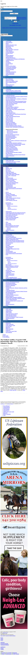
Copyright (7, 635)
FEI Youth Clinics (9, 111)
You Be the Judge (10, 133)
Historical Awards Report (12, 209)
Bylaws (7, 64)
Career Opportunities (10, 73)
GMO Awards (9, 196)
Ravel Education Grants (11, 216)
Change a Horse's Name (11, 181)
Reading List (8, 139)
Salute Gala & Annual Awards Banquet (14, 188)
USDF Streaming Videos (11, 162)
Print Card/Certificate (10, 180)
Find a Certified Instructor (11, 82)
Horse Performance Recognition (12, 225)
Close (2, 7)
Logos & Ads (6, 410)
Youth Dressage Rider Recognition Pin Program (15, 212)
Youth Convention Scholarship (12, 217)
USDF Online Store (10, 160)
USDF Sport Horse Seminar (11, 103)
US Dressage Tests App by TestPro (13, 161)
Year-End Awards (9, 203)
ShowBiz (8, 250)
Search (9, 207)
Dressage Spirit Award (10, 219)
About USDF (8, 41)
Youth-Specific (9, 110)
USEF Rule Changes (10, 273)
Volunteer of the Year (10, 199)
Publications (8, 323)
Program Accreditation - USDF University (14, 317)
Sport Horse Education (10, 100)
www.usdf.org (3, 403)
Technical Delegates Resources (12, 294)
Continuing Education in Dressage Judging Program (16, 96)
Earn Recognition (9, 121)
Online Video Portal (10, 104)
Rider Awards (8, 224)
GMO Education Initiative (11, 123)
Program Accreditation (10, 122)
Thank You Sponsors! (13, 27)
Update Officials (9, 310)
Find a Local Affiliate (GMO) (12, 81)
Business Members (9, 55)
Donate (2, 648)
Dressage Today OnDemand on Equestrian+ (15, 127)
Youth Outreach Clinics (10, 112)
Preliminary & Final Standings (12, 206)
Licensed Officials (9, 293)
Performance (8, 202)
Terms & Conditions (12, 635)
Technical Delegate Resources (12, 149)
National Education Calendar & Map (13, 90)
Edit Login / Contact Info (11, 175)
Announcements (6, 407)
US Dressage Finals (10, 235)
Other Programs (9, 105)
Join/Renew (3, 647)
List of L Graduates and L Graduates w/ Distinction (16, 98)
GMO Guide (8, 309)
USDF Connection (9, 324)
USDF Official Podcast (10, 146)
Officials (7, 61)
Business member (16, 20)
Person (7, 167)
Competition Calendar (10, 271)
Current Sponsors (9, 56)
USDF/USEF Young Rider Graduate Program (15, 109)
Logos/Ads (8, 330)
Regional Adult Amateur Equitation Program (15, 241)
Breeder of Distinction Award (12, 226)
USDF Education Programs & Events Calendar (15, 144)
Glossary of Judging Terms (11, 147)
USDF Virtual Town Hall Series (12, 132)
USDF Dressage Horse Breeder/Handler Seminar (16, 102)
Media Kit (8, 327)
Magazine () (12, 49)
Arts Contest (8, 223)
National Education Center (11, 44)
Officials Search (9, 247)
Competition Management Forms (12, 248)
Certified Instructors (10, 60)
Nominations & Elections (11, 71)
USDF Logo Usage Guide (11, 331)
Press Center (5, 335)
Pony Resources (9, 153)
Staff (7, 54)
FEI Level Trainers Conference (12, 107)
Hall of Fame (8, 47)
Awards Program (9, 186)
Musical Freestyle (9, 242)
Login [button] (15, 21)
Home (4, 334)
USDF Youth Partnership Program (13, 116)
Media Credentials (9, 328)
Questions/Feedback (5, 644)
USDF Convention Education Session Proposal (15, 154)
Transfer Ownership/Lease (11, 179)
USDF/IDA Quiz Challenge (11, 108)
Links (4, 415)
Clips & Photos (6, 409)
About (2, 639)
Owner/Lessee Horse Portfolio (12, 182)
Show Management (10, 246)
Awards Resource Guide (11, 187)
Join (6, 83)
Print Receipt (8, 170)
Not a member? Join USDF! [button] (15, 25)
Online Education (9, 119)
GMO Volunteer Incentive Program (13, 197)
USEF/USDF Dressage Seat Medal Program (15, 240)
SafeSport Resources (10, 74)
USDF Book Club (10, 130)
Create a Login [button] (15, 23)
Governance (8, 62)
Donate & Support (22, 27)
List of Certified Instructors (11, 299)
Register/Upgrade (9, 178)
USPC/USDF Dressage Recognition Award (15, 213)
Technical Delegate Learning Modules (13, 125)
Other (7, 222)
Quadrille (8, 245)
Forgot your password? (21, 18)
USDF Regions (9, 48)
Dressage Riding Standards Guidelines (14, 142)
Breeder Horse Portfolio (11, 183)
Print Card (8, 169)
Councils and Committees (11, 67)
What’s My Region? (10, 172)
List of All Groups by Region (12, 313)
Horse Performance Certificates (12, 265)
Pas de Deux (8, 244)
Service (7, 192)
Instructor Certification (10, 138)
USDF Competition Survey (11, 277)
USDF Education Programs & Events (13, 91)
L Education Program (10, 95)
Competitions (8, 89)
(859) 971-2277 (5, 632)
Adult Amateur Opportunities (12, 148)
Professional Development (11, 137)
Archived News (6, 408)
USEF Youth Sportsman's (11, 218)
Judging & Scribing (10, 80)
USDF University (9, 117)
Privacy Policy (3, 635)
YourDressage (9, 326)
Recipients (8, 228)
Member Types (9, 168)
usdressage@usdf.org (10, 403)
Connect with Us (5, 27)
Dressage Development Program (12, 134)
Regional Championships (11, 237)
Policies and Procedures (10, 66)
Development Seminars (10, 135)
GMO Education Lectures (11, 124)
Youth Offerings (9, 50)
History (7, 43)
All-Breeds (8, 204)
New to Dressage (9, 78)
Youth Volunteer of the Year (11, 200)
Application (9, 227)
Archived (9, 208)
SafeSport (3, 642)
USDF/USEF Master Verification (12, 174)
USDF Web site (13, 390)
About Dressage (9, 42)
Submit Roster (9, 311)
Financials (8, 70)
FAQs (7, 75)
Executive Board (9, 53)
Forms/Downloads (4, 643)
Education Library (9, 118)
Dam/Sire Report (9, 185)
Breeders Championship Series (12, 239)
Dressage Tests (9, 270)
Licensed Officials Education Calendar (14, 152)
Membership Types (10, 46)
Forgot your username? (21, 17)
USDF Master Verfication (11, 173)
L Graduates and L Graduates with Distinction (15, 59)
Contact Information (10, 51)
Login (14, 13)
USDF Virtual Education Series (12, 131)
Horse (7, 176)
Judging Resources (9, 151)
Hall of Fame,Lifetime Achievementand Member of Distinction (11, 194)
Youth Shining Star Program (11, 215)
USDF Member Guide (10, 325)
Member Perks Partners (10, 57)
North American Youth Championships (14, 238)
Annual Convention (10, 69)
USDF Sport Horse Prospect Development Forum (16, 101)
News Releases (9, 332)
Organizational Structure (11, 68)
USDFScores (8, 272)
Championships (9, 234)
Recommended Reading (11, 97)
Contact (2, 649)
